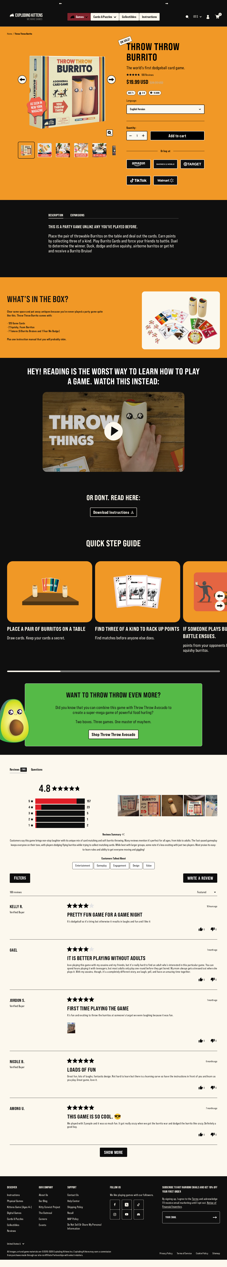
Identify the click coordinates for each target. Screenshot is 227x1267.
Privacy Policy (166, 1253)
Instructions (149, 17)
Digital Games (14, 1212)
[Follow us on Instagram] (115, 1214)
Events (42, 1225)
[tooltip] (123, 834)
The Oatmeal (45, 1212)
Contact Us (73, 1194)
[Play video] (113, 432)
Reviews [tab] (18, 770)
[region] (167, 805)
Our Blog (43, 1201)
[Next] (111, 79)
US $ (195, 16)
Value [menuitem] (149, 865)
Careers (43, 1218)
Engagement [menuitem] (119, 865)
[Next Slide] (214, 805)
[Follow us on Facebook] (115, 1204)
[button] (140, 74)
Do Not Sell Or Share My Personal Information (84, 1226)
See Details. (149, 3)
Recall (70, 1212)
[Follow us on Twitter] (127, 1204)
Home (9, 33)
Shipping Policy (75, 1207)
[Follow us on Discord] (138, 1214)
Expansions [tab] (77, 215)
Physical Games (15, 1201)
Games (80, 17)
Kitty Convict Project (49, 1207)
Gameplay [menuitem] (102, 865)
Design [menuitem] (136, 865)
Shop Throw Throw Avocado (113, 734)
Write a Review (202, 879)
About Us (43, 1194)
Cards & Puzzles (102, 17)
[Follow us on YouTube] (127, 1214)
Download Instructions (111, 512)
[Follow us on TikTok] (138, 1204)
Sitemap (216, 1253)
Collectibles (129, 17)
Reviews (11, 1230)
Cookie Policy (202, 1253)
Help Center (73, 1201)
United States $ (14, 1243)
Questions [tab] (36, 770)
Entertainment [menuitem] (82, 865)
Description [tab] (55, 215)
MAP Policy (72, 1218)
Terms (195, 1198)
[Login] (208, 17)
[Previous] (22, 79)
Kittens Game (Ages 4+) (19, 1207)
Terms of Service (184, 1253)
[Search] (187, 17)
